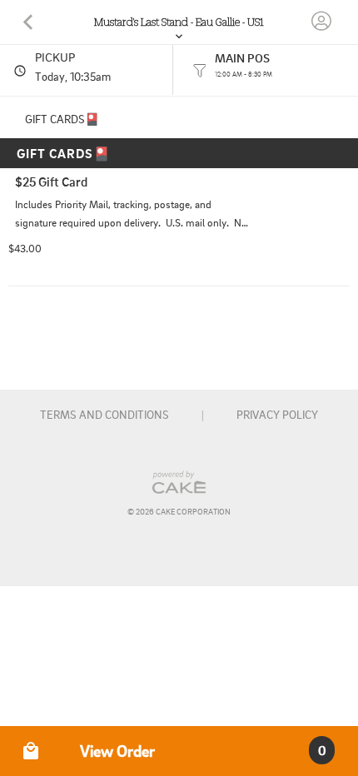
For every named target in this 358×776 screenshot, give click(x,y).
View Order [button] (117, 751)
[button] (30, 751)
